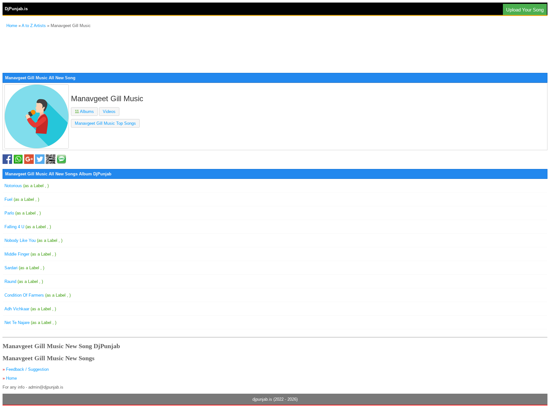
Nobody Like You (33, 240)
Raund (23, 281)
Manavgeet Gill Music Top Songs (105, 123)
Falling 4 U (27, 226)
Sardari (24, 267)
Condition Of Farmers (37, 295)
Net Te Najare (30, 322)
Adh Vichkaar (30, 308)
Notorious (26, 185)
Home (11, 25)
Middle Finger (30, 254)
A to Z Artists (34, 25)
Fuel (21, 199)
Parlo (22, 213)
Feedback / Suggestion (27, 369)
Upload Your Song (525, 9)
